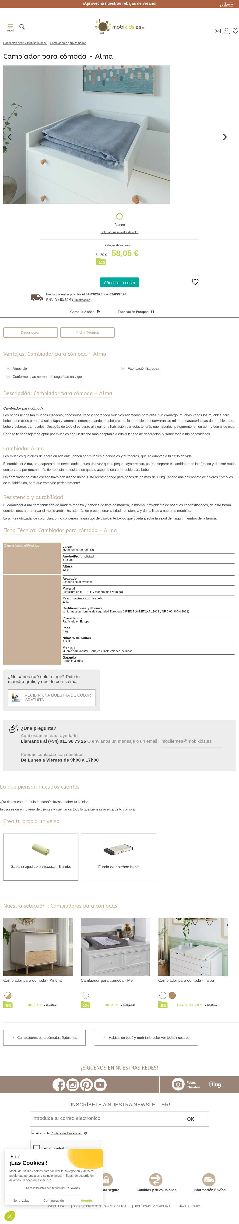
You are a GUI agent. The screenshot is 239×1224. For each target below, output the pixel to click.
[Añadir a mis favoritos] (195, 285)
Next (225, 137)
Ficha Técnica (87, 332)
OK (190, 1118)
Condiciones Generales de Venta (100, 1206)
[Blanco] (119, 216)
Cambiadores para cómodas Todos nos (47, 1037)
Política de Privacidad (66, 1133)
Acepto (86, 1200)
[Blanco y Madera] (7, 995)
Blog (215, 1084)
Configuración (53, 1200)
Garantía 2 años (82, 312)
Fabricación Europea (133, 312)
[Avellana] (172, 995)
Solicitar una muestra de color (119, 232)
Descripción (30, 332)
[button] (9, 1216)
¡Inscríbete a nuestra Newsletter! (119, 1105)
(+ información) (81, 300)
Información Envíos (209, 1190)
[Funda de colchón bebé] (118, 849)
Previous (9, 137)
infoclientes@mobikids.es (186, 741)
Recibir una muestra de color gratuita (58, 697)
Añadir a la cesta (119, 282)
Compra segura (106, 1190)
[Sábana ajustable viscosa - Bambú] (41, 849)
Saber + (227, 4)
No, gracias (21, 1200)
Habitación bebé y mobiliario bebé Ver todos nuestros (149, 1037)
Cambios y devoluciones (156, 1190)
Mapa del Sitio (189, 1206)
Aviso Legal (57, 1206)
